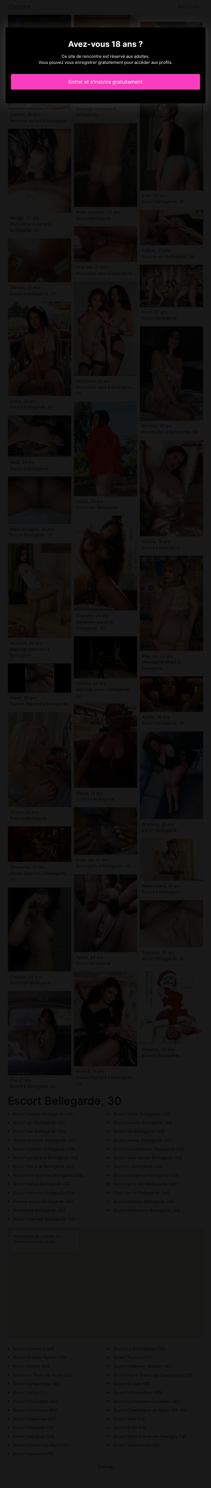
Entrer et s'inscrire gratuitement (105, 82)
